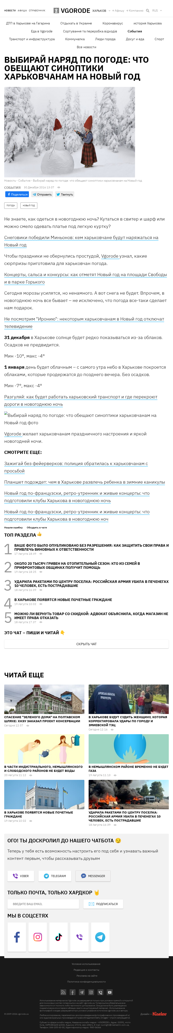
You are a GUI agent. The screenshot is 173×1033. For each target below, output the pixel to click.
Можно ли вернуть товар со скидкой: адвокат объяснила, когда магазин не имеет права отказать (91, 616)
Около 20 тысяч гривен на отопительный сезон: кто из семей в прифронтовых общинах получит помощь (77, 565)
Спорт (159, 39)
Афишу (119, 10)
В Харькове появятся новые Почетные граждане (63, 599)
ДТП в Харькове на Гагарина (28, 23)
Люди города (105, 39)
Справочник (37, 10)
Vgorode (110, 256)
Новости (10, 10)
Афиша (22, 10)
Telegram (58, 876)
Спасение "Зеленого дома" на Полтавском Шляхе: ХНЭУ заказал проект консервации (42, 719)
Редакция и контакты (86, 969)
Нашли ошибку (13, 527)
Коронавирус (113, 23)
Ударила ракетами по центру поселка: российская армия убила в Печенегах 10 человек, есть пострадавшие (91, 583)
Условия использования (86, 963)
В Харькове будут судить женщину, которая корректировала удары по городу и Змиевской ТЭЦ (128, 721)
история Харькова (148, 23)
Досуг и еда (135, 39)
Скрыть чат (86, 644)
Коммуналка (75, 39)
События (135, 31)
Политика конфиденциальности (86, 981)
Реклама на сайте (87, 975)
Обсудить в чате (37, 527)
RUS (155, 10)
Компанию (136, 10)
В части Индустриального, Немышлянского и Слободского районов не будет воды (43, 769)
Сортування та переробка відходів (90, 31)
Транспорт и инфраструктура (32, 39)
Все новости (86, 47)
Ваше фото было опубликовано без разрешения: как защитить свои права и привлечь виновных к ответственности (91, 547)
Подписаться (107, 904)
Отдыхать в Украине (76, 23)
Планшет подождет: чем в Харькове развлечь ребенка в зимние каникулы (84, 482)
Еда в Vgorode (42, 31)
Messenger (96, 876)
